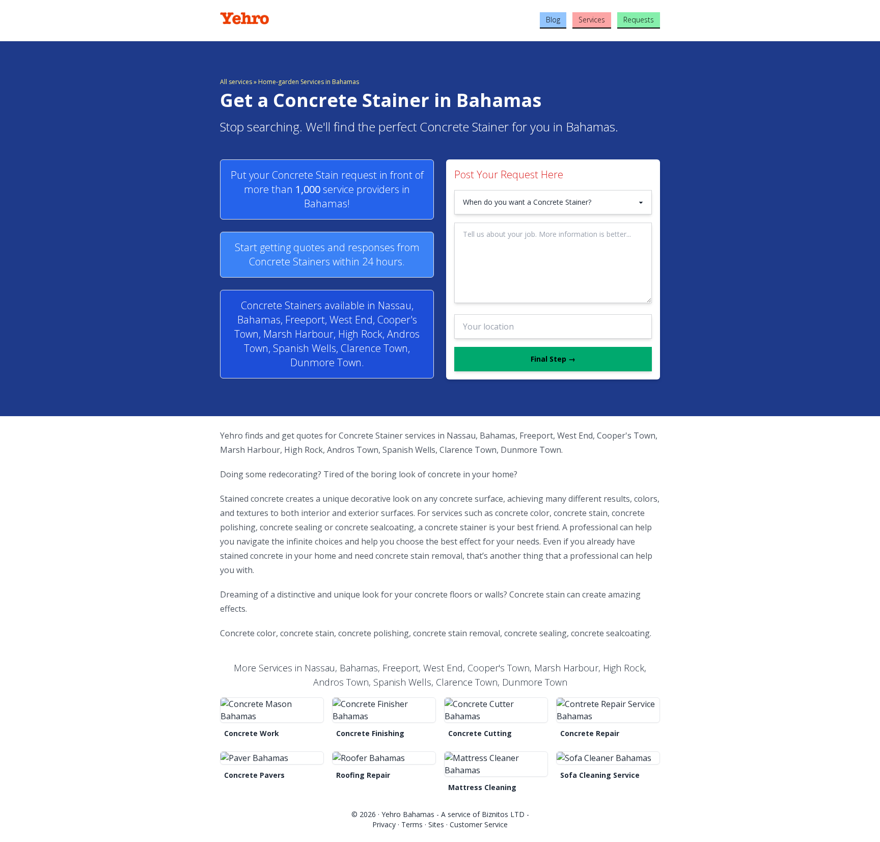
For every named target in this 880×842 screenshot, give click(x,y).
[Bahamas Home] (293, 18)
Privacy (384, 824)
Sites (436, 824)
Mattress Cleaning (482, 787)
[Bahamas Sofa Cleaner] (608, 758)
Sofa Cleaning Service (600, 775)
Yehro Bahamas (407, 814)
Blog (553, 19)
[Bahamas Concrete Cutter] (496, 710)
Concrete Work (251, 733)
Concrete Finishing (370, 733)
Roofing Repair (363, 775)
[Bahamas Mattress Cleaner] (496, 764)
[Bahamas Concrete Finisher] (384, 710)
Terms (412, 824)
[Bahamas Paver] (272, 758)
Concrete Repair (589, 733)
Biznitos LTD (503, 814)
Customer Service (479, 824)
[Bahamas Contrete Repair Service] (608, 710)
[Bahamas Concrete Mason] (272, 710)
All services (236, 81)
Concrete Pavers (254, 775)
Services (592, 19)
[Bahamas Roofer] (384, 758)
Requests (638, 19)
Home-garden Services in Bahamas (308, 81)
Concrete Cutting (480, 733)
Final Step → (553, 359)
